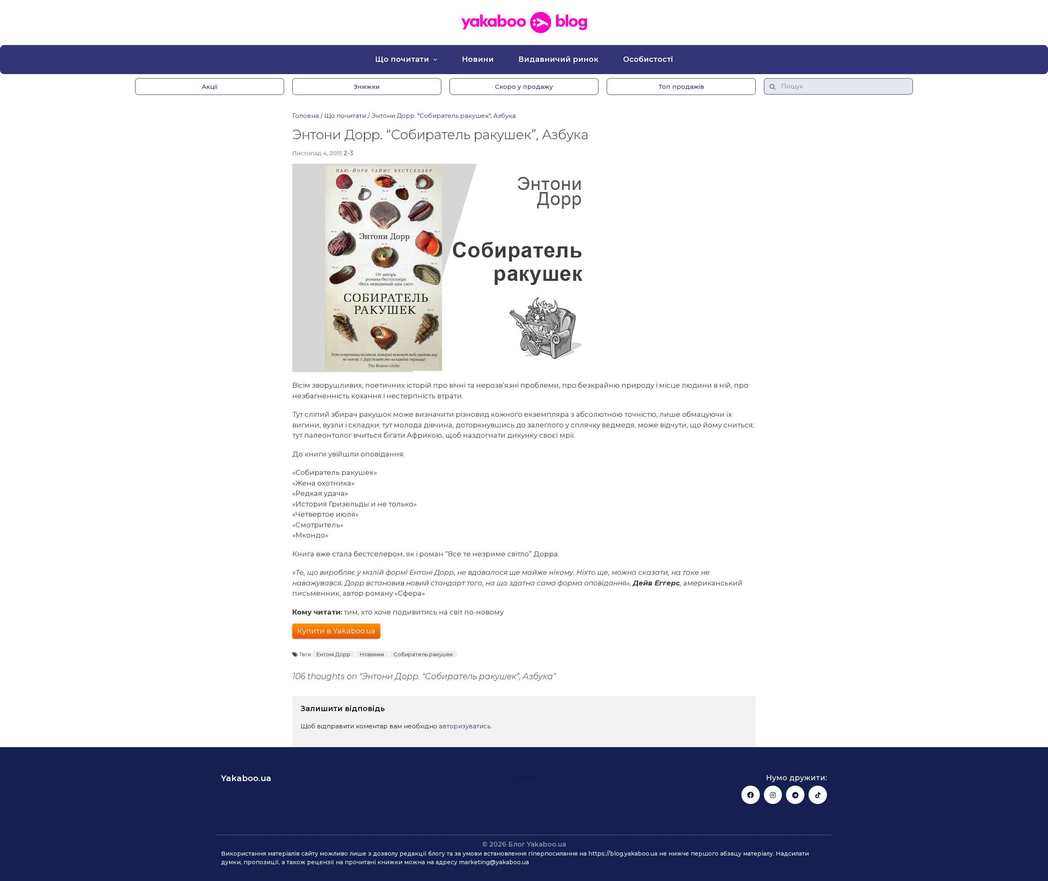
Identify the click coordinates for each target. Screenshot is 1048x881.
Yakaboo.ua (246, 778)
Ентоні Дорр (333, 654)
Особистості (648, 59)
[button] (209, 86)
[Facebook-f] (750, 795)
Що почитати (402, 59)
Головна (305, 116)
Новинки (372, 654)
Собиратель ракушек (423, 654)
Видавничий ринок (558, 59)
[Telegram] (795, 795)
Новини (478, 59)
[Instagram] (773, 795)
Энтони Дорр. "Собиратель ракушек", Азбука (443, 116)
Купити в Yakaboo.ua (336, 630)
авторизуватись (464, 726)
